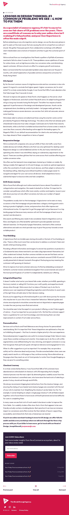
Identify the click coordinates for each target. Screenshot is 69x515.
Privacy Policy (23, 510)
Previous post (8, 490)
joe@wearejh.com (29, 426)
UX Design (9, 12)
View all (36, 490)
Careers (14, 510)
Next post (62, 490)
